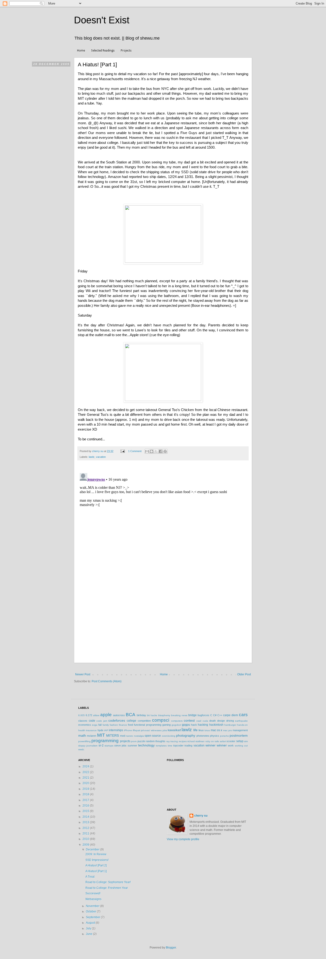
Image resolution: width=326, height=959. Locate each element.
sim (246, 741)
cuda (205, 720)
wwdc (81, 749)
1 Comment (135, 451)
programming (105, 740)
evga (94, 725)
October (91, 911)
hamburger (230, 725)
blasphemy (164, 715)
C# (214, 715)
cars (243, 714)
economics (84, 724)
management (240, 730)
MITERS (112, 735)
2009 (86, 844)
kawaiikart (174, 730)
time (170, 745)
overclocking (168, 736)
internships (116, 730)
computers (177, 720)
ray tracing (172, 741)
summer (132, 745)
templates (161, 745)
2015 (86, 811)
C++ (219, 715)
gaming (166, 724)
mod (122, 735)
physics (214, 735)
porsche (224, 736)
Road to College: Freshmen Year (106, 888)
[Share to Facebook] (160, 451)
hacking (203, 724)
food (130, 724)
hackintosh (216, 724)
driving (230, 720)
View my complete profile (183, 839)
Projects (126, 50)
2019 (86, 789)
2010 (86, 839)
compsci (160, 720)
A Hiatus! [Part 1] (96, 871)
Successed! (92, 893)
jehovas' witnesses (151, 730)
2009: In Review (95, 854)
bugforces (203, 715)
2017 (86, 800)
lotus (207, 730)
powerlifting (84, 741)
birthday (141, 715)
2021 (86, 777)
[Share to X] (156, 451)
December (93, 849)
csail (198, 720)
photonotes (202, 735)
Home (81, 50)
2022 (86, 772)
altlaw (96, 715)
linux (201, 730)
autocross (119, 715)
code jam (101, 720)
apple (106, 714)
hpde (100, 730)
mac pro (227, 730)
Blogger (171, 947)
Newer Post (82, 674)
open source (153, 735)
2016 (86, 805)
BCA (130, 714)
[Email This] (147, 451)
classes (82, 720)
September (93, 917)
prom (134, 741)
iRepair (136, 730)
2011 (86, 833)
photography (185, 735)
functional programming (147, 724)
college (131, 720)
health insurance (87, 730)
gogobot (176, 725)
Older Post (244, 674)
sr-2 (101, 745)
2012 (86, 828)
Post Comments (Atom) (106, 681)
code (92, 720)
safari (223, 741)
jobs (165, 730)
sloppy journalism (87, 745)
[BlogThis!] (151, 451)
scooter (230, 741)
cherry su (200, 815)
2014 (86, 816)
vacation (101, 456)
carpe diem (230, 715)
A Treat (90, 876)
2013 (86, 822)
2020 (86, 783)
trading (188, 745)
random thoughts (155, 741)
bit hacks (152, 715)
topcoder (178, 745)
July (89, 928)
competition (144, 720)
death (212, 720)
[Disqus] (163, 530)
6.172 (89, 715)
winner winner (216, 745)
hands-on (242, 725)
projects (125, 741)
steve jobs (120, 745)
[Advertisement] (163, 627)
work (231, 745)
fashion (114, 725)
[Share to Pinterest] (165, 451)
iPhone (128, 730)
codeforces (116, 720)
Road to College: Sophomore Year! (108, 882)
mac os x (216, 730)
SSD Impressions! (97, 860)
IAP (106, 730)
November (93, 906)
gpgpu (186, 724)
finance (123, 725)
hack (194, 724)
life (195, 730)
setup (239, 741)
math (82, 735)
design (221, 720)
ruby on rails (212, 741)
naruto (129, 736)
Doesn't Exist (101, 20)
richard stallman (196, 741)
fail (99, 724)
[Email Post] (122, 451)
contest (189, 720)
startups (109, 745)
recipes (183, 741)
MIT (101, 735)
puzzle (141, 741)
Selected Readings (103, 50)
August (91, 922)
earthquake (241, 720)
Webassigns (93, 899)
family (106, 725)
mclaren (91, 735)
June (89, 934)
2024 (86, 766)
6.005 (81, 715)
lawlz (92, 456)
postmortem (239, 735)
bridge (192, 715)
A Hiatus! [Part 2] (96, 865)
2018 (86, 794)
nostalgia (139, 736)
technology (146, 745)
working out (241, 745)
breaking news (179, 715)
